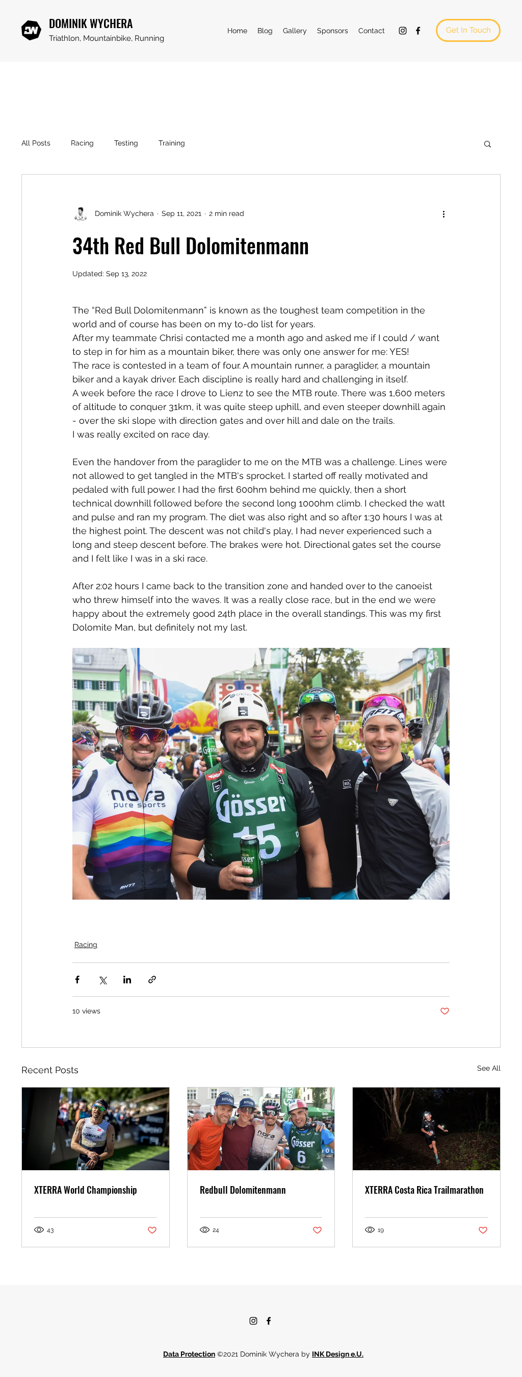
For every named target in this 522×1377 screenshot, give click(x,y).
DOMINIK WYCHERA (91, 23)
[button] (487, 143)
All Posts (35, 143)
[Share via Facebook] (77, 979)
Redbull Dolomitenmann (243, 1189)
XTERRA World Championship (85, 1189)
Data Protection (189, 1354)
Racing (82, 143)
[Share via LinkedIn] (127, 979)
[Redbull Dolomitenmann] (261, 1129)
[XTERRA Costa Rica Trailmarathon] (426, 1129)
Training (172, 143)
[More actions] (443, 213)
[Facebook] (418, 31)
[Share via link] (152, 979)
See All (489, 1068)
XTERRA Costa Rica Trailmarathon (424, 1189)
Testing (126, 143)
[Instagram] (403, 31)
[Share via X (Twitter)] (102, 979)
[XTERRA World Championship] (95, 1129)
